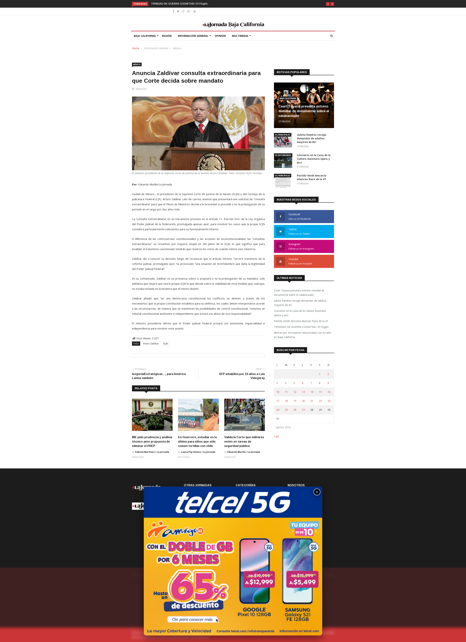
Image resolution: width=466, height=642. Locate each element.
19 (294, 401)
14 (311, 392)
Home (135, 48)
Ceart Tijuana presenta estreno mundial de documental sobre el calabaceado (304, 111)
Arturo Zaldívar (151, 343)
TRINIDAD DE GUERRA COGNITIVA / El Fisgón (179, 3)
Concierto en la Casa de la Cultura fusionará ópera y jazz (314, 159)
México (177, 48)
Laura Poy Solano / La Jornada (198, 451)
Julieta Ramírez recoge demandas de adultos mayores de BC (311, 138)
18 (286, 401)
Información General (193, 36)
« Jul (276, 436)
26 (294, 409)
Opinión (220, 36)
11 (286, 392)
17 (277, 401)
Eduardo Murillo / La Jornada (243, 451)
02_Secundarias (283, 155)
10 (277, 392)
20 (303, 401)
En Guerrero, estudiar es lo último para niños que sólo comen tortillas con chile (197, 441)
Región (167, 36)
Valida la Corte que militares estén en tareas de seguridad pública (244, 441)
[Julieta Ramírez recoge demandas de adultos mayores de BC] (284, 141)
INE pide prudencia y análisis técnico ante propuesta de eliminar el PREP (152, 441)
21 (311, 401)
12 (294, 392)
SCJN (165, 343)
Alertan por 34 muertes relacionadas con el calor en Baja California (302, 335)
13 (303, 392)
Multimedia (240, 36)
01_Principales (282, 134)
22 (320, 401)
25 (286, 409)
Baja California (145, 36)
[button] (328, 4)
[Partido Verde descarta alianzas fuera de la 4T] (284, 182)
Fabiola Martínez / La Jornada (152, 451)
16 (328, 392)
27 (303, 409)
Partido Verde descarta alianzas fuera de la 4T (301, 321)
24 (277, 409)
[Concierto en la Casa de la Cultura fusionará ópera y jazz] (284, 161)
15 (320, 392)
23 (328, 401)
